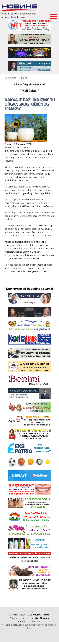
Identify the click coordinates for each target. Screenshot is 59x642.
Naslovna (10, 77)
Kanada (23, 77)
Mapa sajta (29, 611)
